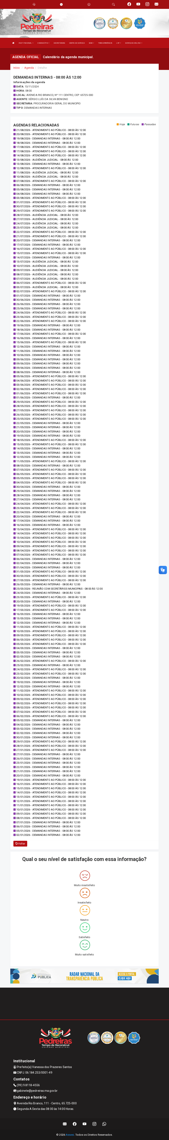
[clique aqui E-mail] (64, 1124)
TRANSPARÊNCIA (105, 43)
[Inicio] (13, 43)
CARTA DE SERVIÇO (77, 43)
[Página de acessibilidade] (89, 4)
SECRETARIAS (59, 43)
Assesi (70, 1134)
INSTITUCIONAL (25, 43)
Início (16, 67)
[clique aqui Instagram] (94, 1124)
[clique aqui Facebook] (74, 1124)
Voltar (21, 843)
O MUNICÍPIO (43, 43)
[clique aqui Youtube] (84, 1124)
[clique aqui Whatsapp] (104, 1124)
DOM (91, 43)
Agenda (29, 67)
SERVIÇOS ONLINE (133, 43)
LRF (118, 43)
